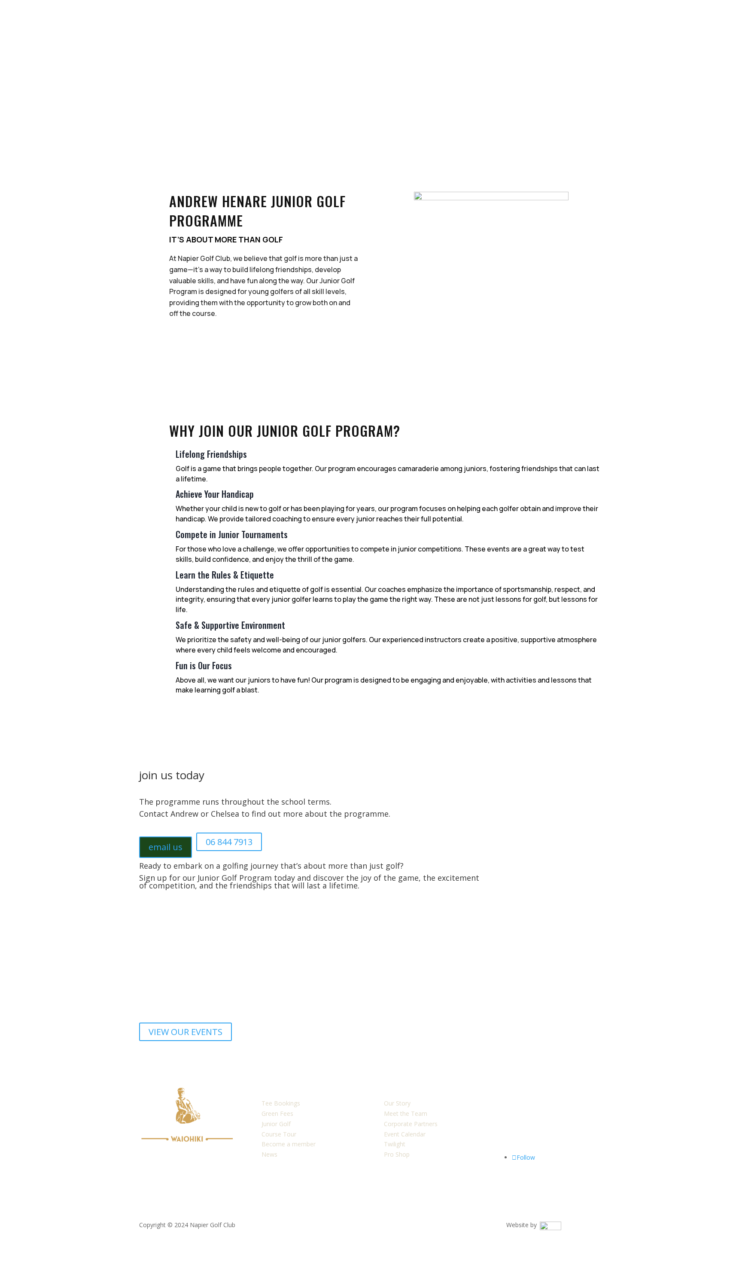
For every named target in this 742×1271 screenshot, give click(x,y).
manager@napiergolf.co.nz (543, 1124)
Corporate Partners (411, 1124)
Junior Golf (276, 1124)
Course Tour (279, 1134)
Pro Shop (397, 1154)
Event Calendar (405, 1134)
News (269, 1154)
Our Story (397, 1103)
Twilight (394, 1144)
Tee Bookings (281, 1103)
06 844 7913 (229, 842)
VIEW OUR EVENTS (185, 1032)
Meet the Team (405, 1113)
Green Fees (277, 1113)
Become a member (289, 1144)
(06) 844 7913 (525, 1134)
